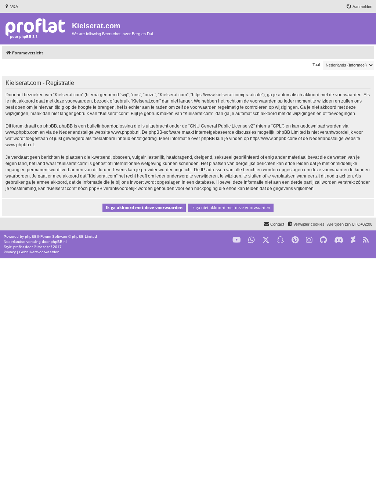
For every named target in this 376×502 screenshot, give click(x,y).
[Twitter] (265, 240)
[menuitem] (11, 6)
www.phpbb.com (22, 132)
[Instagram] (309, 240)
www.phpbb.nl (125, 132)
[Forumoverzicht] (37, 28)
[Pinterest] (295, 240)
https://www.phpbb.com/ (273, 138)
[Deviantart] (353, 240)
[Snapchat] (280, 240)
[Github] (323, 240)
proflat (18, 247)
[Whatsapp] (251, 240)
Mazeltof (44, 247)
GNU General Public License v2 (221, 126)
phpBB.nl (58, 242)
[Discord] (338, 240)
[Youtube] (237, 240)
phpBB (31, 236)
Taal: (316, 64)
